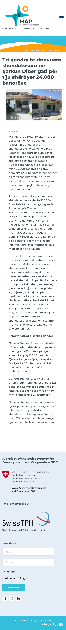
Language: (9, 571)
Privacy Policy (49, 624)
